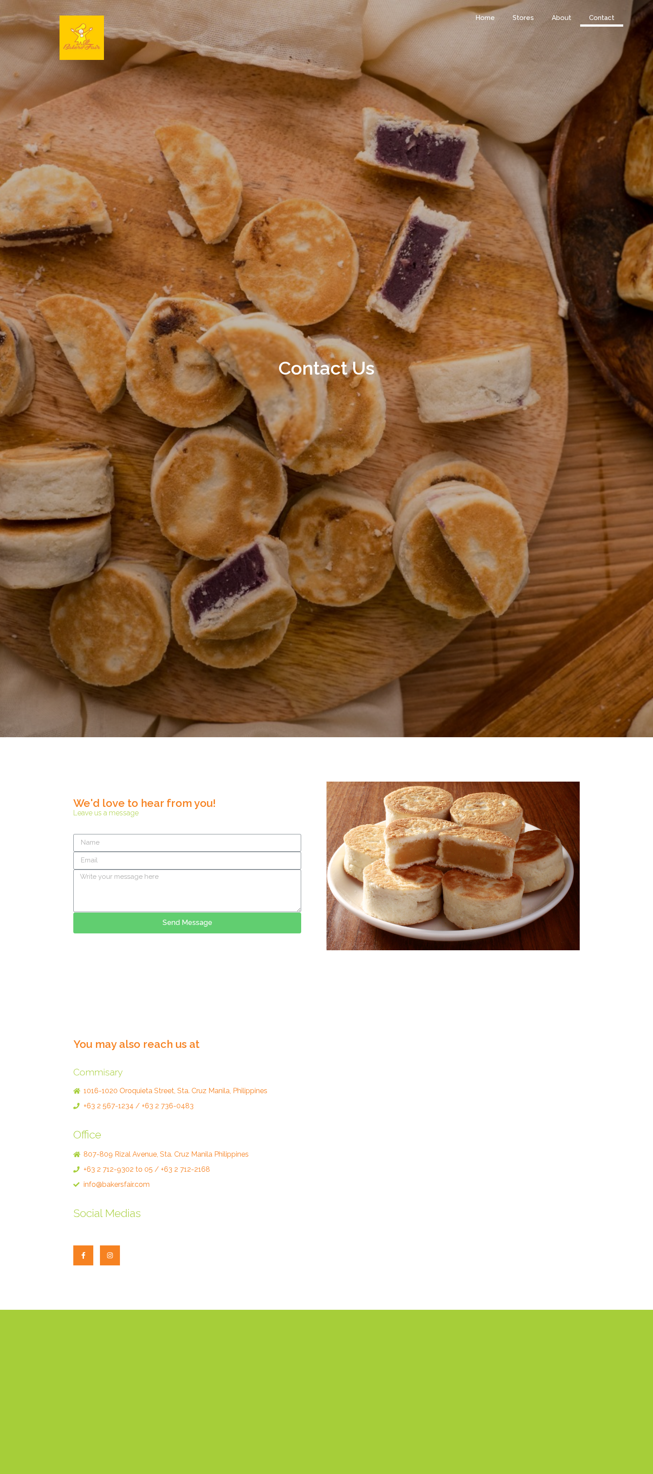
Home (485, 18)
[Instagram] (110, 1255)
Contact (601, 18)
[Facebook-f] (83, 1255)
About (561, 18)
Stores (523, 18)
